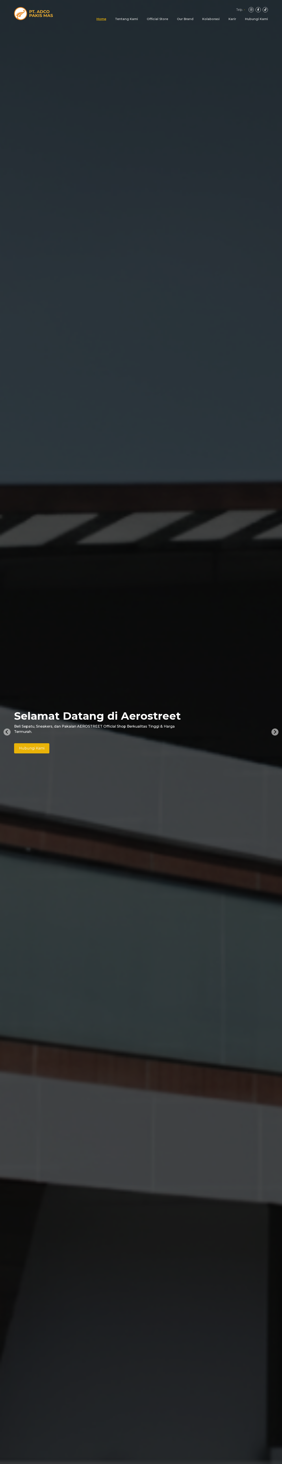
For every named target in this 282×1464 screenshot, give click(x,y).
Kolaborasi (211, 19)
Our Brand (185, 19)
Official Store (157, 19)
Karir (232, 19)
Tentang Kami (126, 19)
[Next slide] (274, 732)
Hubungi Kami (256, 19)
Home (101, 19)
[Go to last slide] (7, 732)
